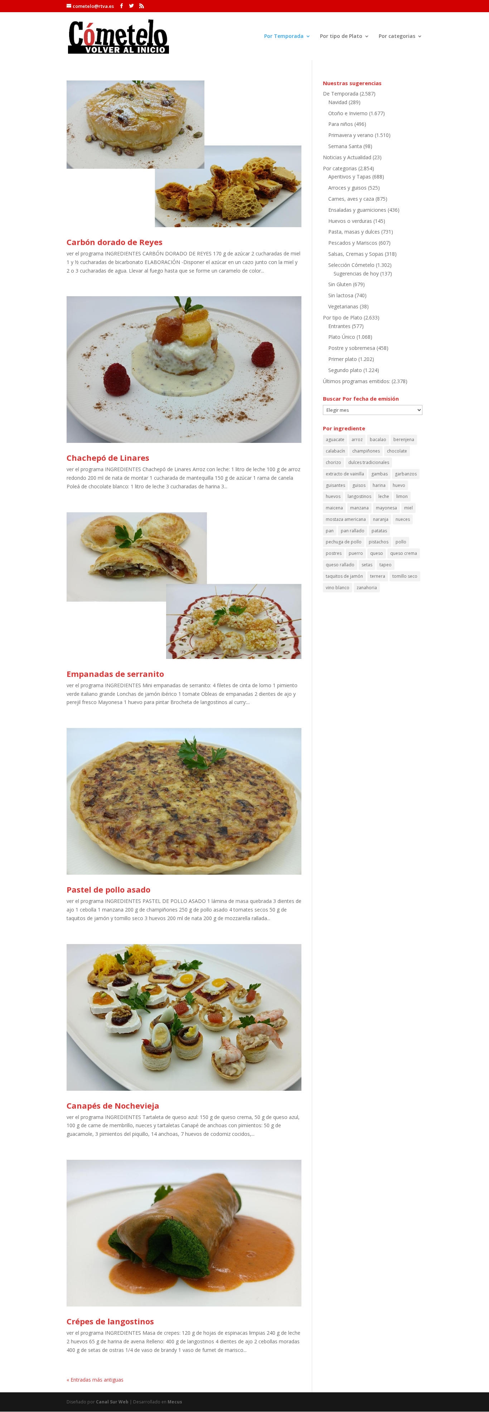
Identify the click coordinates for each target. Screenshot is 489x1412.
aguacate (335, 439)
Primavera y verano (350, 135)
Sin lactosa (340, 295)
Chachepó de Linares (108, 457)
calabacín (335, 451)
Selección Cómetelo (351, 265)
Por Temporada (284, 36)
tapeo (385, 565)
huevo (399, 485)
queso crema (403, 553)
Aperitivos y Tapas (349, 176)
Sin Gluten (340, 284)
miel (408, 508)
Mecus (175, 1402)
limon (402, 496)
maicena (334, 508)
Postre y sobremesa (351, 348)
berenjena (403, 439)
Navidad (337, 102)
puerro (356, 553)
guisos (358, 485)
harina (379, 485)
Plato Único (341, 336)
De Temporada (340, 93)
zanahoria (367, 588)
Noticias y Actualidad (347, 157)
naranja (380, 519)
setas (367, 565)
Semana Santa (345, 146)
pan (330, 531)
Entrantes (339, 326)
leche (383, 496)
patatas (379, 531)
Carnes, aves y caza (351, 198)
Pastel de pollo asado (108, 889)
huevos (333, 496)
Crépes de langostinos (110, 1321)
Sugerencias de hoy (356, 273)
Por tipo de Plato (341, 36)
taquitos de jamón (344, 576)
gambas (379, 474)
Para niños (340, 124)
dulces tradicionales (368, 462)
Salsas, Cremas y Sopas (355, 253)
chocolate (397, 451)
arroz (357, 439)
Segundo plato (345, 370)
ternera (377, 576)
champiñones (366, 451)
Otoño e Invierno (348, 113)
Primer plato (342, 359)
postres (334, 553)
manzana (359, 508)
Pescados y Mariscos (352, 242)
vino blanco (337, 588)
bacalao (378, 439)
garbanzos (406, 474)
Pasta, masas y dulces (354, 231)
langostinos (359, 496)
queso (376, 553)
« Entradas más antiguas (95, 1379)
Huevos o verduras (350, 221)
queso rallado (340, 565)
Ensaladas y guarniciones (357, 209)
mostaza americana (346, 519)
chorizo (333, 462)
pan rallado (352, 531)
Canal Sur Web (112, 1402)
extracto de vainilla (345, 474)
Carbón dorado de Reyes (115, 241)
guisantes (335, 485)
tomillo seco (404, 576)
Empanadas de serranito (115, 673)
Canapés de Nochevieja (113, 1105)
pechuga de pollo (344, 542)
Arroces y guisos (347, 187)
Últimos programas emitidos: (356, 381)
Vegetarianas (343, 306)
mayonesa (386, 508)
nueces (403, 519)
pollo (401, 542)
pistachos (378, 542)
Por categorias (397, 36)
